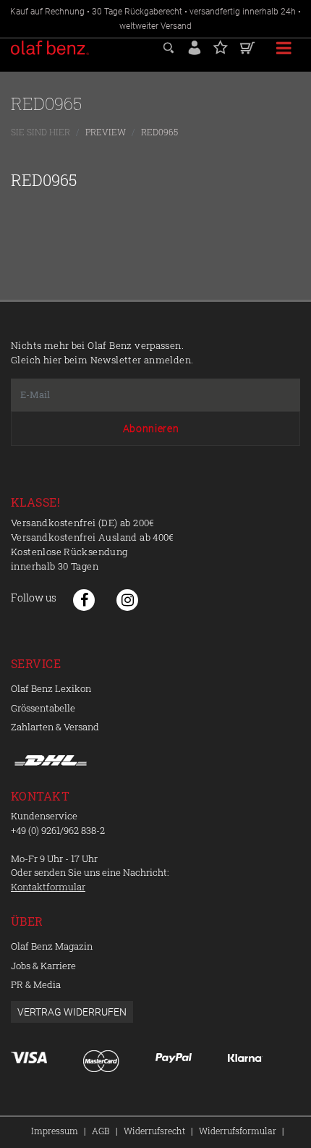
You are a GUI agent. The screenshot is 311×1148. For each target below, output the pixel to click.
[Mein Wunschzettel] (220, 46)
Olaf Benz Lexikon (51, 688)
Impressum (54, 1130)
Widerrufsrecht (154, 1130)
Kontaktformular (48, 886)
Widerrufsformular (237, 1130)
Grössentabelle (43, 707)
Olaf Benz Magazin (52, 946)
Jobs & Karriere (43, 965)
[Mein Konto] (194, 46)
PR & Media (36, 984)
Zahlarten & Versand (55, 726)
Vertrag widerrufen (72, 1012)
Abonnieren (151, 428)
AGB (101, 1130)
